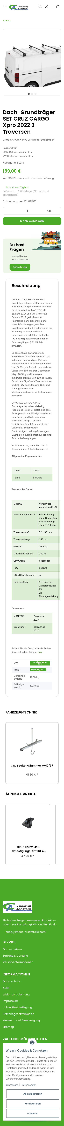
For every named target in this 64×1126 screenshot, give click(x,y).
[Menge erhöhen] (57, 210)
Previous (11, 753)
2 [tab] (32, 94)
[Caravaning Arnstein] (18, 7)
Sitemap (8, 1027)
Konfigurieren (33, 1103)
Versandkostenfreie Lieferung (36, 178)
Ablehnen (32, 1113)
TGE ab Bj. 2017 (38, 669)
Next (53, 753)
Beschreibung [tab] (26, 285)
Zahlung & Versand (15, 956)
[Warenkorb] (57, 7)
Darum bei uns (12, 949)
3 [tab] (35, 94)
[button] (38, 7)
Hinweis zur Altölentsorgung (21, 1020)
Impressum (10, 1001)
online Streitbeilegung (17, 1007)
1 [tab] (29, 94)
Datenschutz (11, 981)
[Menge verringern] (6, 210)
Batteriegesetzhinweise (18, 1014)
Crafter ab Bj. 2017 (40, 663)
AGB (6, 988)
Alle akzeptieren (32, 1093)
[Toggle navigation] (4, 5)
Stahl (20, 163)
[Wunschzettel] (51, 7)
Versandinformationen (18, 962)
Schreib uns (20, 267)
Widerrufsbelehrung (16, 994)
